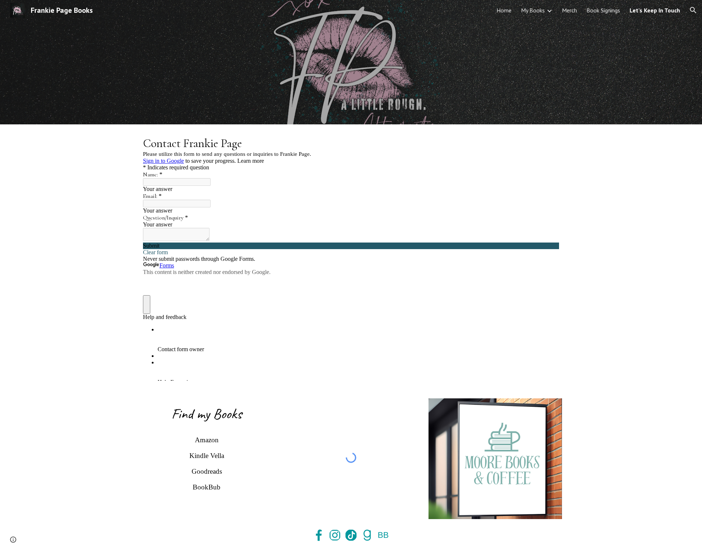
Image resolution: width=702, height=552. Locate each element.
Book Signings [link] (603, 10)
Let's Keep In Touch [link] (655, 10)
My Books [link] (533, 10)
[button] (693, 10)
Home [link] (504, 10)
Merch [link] (569, 10)
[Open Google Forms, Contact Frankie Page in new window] (548, 142)
